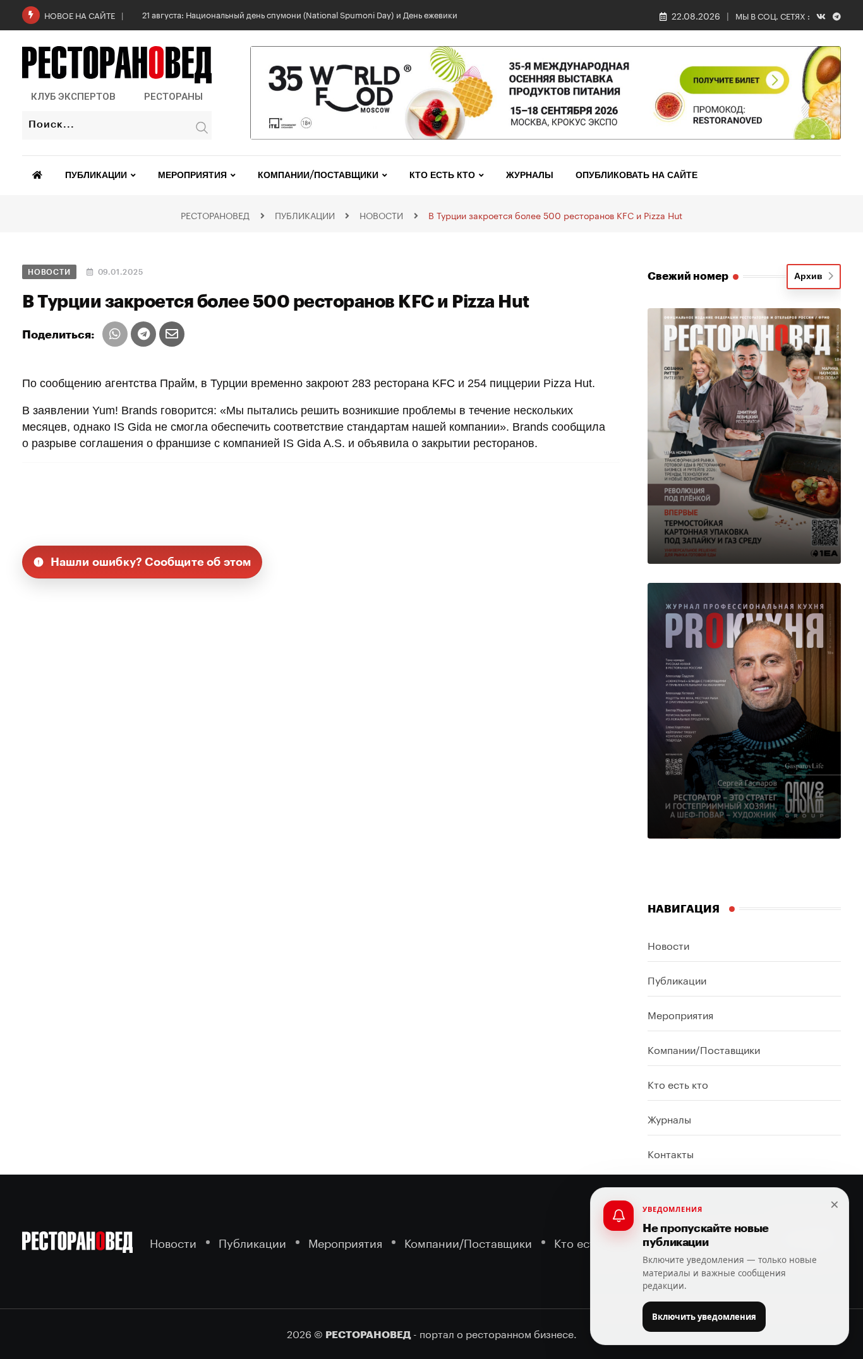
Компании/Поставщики (318, 176)
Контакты (671, 1153)
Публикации (96, 176)
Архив (811, 277)
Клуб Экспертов (73, 96)
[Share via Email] (171, 334)
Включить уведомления (704, 1316)
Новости (668, 944)
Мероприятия (192, 176)
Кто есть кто (442, 176)
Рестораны (173, 96)
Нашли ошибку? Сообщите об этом (151, 562)
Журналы (529, 176)
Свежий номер (688, 276)
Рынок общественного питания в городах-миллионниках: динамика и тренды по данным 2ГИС (330, 14)
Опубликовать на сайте (636, 176)
